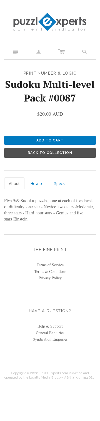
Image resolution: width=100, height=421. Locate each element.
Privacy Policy (50, 277)
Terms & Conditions (50, 271)
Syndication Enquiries (50, 339)
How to (37, 183)
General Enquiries (50, 332)
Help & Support (50, 326)
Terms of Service (50, 264)
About (14, 183)
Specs (59, 183)
